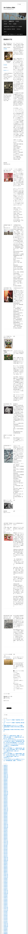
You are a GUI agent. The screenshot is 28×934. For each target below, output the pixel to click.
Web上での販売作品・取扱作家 (9, 29)
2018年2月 (6, 904)
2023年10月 (6, 810)
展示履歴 (17, 21)
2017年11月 (6, 908)
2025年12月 (6, 775)
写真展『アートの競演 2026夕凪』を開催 (11, 735)
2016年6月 (6, 932)
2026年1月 (6, 773)
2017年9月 (6, 911)
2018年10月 (6, 893)
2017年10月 (6, 910)
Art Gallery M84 (9, 7)
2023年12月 (6, 808)
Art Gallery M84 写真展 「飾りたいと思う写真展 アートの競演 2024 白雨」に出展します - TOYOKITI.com (14, 751)
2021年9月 (6, 845)
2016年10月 (6, 926)
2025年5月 (6, 784)
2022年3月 (6, 837)
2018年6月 (6, 899)
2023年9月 (6, 812)
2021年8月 (6, 846)
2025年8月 (6, 780)
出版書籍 (14, 23)
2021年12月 (6, 841)
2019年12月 (6, 874)
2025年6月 (6, 783)
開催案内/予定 (11, 21)
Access (5, 31)
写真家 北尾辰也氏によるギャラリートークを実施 (13, 725)
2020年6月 (6, 866)
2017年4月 (6, 918)
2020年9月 (6, 861)
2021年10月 (6, 844)
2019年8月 (6, 879)
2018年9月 (6, 894)
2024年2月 (6, 805)
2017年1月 (6, 922)
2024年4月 (6, 802)
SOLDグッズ (6, 70)
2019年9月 (6, 878)
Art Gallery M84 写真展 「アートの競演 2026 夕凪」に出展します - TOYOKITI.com (14, 737)
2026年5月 (6, 768)
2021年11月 (6, 842)
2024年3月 (6, 804)
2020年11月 (6, 859)
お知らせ (5, 21)
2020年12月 (6, 857)
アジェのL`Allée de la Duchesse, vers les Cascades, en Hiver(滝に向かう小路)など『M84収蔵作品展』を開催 (14, 741)
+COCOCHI (19, 760)
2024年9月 (6, 795)
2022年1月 (6, 839)
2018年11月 (6, 892)
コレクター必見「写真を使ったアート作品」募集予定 (13, 34)
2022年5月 (6, 834)
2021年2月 (6, 855)
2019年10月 (6, 877)
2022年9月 (6, 828)
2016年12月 (6, 923)
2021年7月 (6, 848)
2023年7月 (6, 815)
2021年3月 (6, 853)
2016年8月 (6, 929)
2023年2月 (6, 821)
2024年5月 (6, 801)
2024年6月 (6, 799)
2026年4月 (6, 769)
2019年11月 (6, 875)
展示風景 (5, 23)
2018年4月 (6, 901)
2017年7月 (6, 914)
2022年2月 (6, 838)
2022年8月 (6, 830)
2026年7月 (6, 765)
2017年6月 (6, 915)
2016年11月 (6, 925)
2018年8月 (6, 896)
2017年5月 (6, 917)
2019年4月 (6, 885)
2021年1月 (6, 856)
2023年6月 (6, 816)
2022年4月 (6, 835)
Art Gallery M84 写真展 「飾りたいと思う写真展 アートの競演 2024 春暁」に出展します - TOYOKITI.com (14, 756)
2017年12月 (6, 907)
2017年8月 (6, 912)
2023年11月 (6, 809)
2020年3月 (6, 870)
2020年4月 (6, 868)
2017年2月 (6, 921)
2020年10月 (6, 860)
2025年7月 (6, 781)
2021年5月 (6, 850)
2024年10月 (6, 794)
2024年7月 (6, 798)
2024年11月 (6, 792)
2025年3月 (6, 787)
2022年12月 (6, 824)
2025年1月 (6, 790)
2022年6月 (6, 832)
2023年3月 (6, 820)
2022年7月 (6, 831)
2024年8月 (6, 797)
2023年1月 (6, 823)
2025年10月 (6, 777)
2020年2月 (6, 871)
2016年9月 (6, 928)
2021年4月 (6, 852)
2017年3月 (6, 919)
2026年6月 (6, 766)
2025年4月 (6, 786)
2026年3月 (6, 770)
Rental (10, 23)
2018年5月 (6, 900)
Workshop (18, 29)
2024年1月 (6, 806)
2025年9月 (6, 779)
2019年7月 (6, 881)
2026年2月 (6, 772)
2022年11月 (6, 826)
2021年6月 (6, 849)
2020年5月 (6, 867)
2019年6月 (6, 882)
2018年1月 (6, 906)
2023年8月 (6, 813)
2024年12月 (6, 791)
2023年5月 (6, 817)
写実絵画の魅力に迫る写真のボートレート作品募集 (13, 26)
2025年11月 (6, 776)
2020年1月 (6, 872)
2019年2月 (6, 888)
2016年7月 (6, 930)
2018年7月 (6, 897)
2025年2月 (6, 788)
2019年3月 (6, 886)
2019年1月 (6, 889)
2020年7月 (6, 864)
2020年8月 (6, 863)
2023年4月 (6, 819)
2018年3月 (6, 903)
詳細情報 (5, 48)
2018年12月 (6, 890)
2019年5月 (6, 883)
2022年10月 (6, 827)
